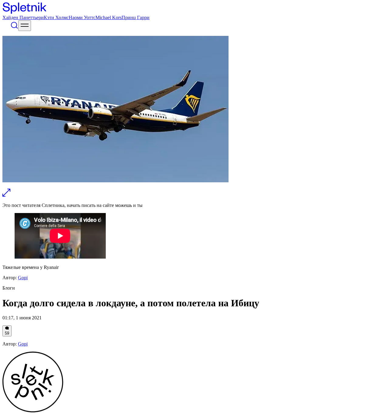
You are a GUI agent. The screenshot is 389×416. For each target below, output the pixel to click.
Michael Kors (108, 17)
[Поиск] (14, 27)
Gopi (23, 277)
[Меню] (24, 25)
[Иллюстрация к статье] (6, 195)
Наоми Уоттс (82, 17)
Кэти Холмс (56, 17)
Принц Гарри (136, 17)
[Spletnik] (194, 8)
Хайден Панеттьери (23, 17)
